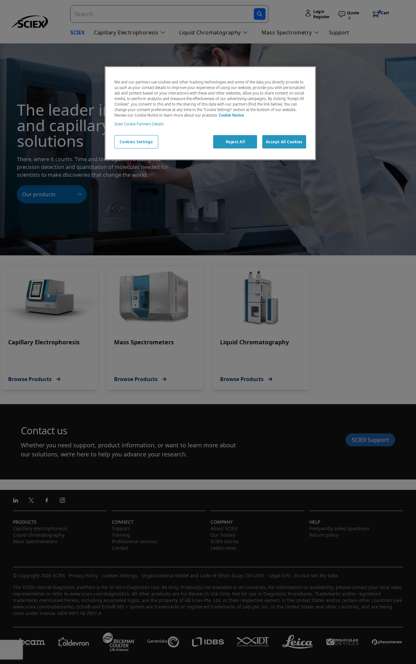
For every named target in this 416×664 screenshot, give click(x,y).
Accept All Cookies (284, 141)
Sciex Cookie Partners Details (138, 124)
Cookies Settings (136, 141)
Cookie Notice (231, 115)
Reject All (235, 141)
